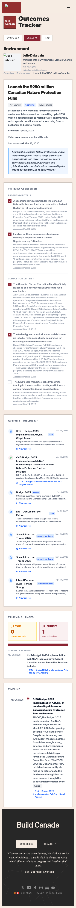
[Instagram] (41, 887)
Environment (23, 73)
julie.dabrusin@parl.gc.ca (35, 70)
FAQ (47, 37)
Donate (48, 844)
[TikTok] (35, 887)
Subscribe (26, 844)
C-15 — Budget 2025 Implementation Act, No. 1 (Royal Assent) (40, 483)
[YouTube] (53, 887)
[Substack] (47, 887)
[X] (23, 887)
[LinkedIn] (29, 887)
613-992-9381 (29, 67)
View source (25, 448)
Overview (13, 37)
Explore (32, 37)
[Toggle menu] (68, 7)
